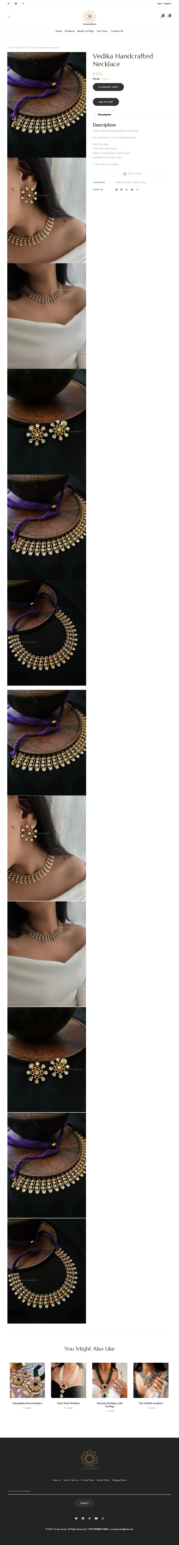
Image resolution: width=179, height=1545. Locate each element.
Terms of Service (71, 1480)
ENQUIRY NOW (109, 86)
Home (59, 31)
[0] (168, 17)
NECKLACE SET (22, 47)
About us (57, 1480)
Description (104, 114)
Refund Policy (103, 1480)
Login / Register (164, 3)
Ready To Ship (86, 31)
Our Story (102, 31)
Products (70, 31)
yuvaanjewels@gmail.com (121, 1528)
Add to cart (106, 101)
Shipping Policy (119, 1480)
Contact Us (117, 31)
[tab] (104, 114)
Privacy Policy (88, 1480)
